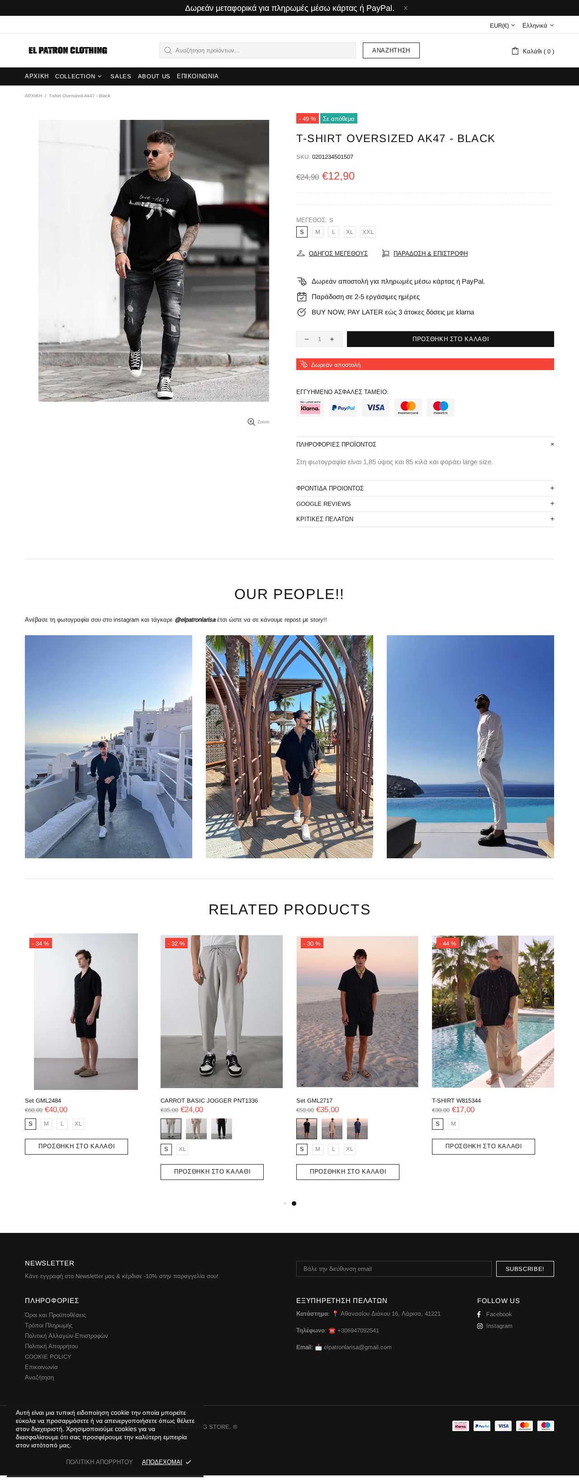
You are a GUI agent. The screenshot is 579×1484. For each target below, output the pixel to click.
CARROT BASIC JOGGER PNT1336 (209, 1100)
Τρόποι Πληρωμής (48, 1325)
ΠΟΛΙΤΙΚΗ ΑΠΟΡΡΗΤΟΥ (99, 1462)
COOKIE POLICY (48, 1356)
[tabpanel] (357, 1065)
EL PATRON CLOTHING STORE (67, 50)
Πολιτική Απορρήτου (51, 1346)
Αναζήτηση (391, 50)
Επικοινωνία (41, 1367)
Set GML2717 (314, 1100)
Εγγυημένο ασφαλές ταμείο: (342, 392)
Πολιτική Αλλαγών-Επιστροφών (66, 1335)
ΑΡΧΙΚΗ (33, 95)
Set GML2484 (43, 1100)
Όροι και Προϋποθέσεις (55, 1315)
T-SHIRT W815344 (456, 1100)
